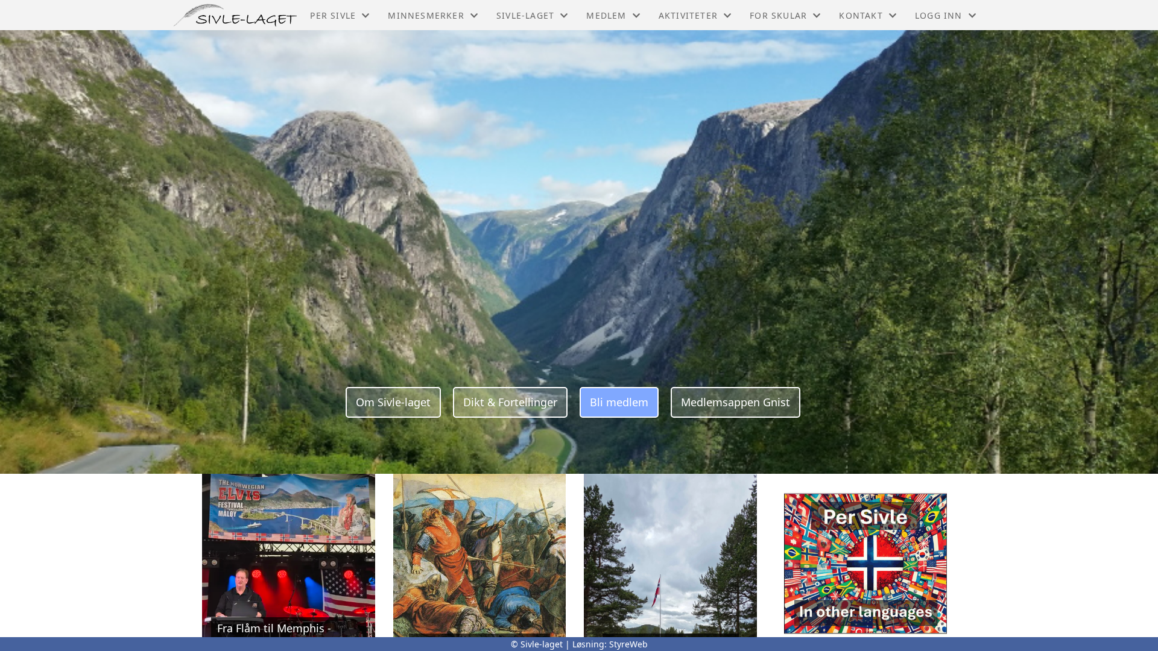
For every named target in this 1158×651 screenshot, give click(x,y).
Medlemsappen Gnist (735, 402)
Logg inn (939, 15)
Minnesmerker (426, 15)
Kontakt (860, 15)
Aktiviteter (688, 15)
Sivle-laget (525, 15)
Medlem (606, 15)
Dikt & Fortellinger (510, 402)
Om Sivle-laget (393, 402)
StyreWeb (628, 644)
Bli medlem (619, 402)
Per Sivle (333, 15)
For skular (778, 15)
